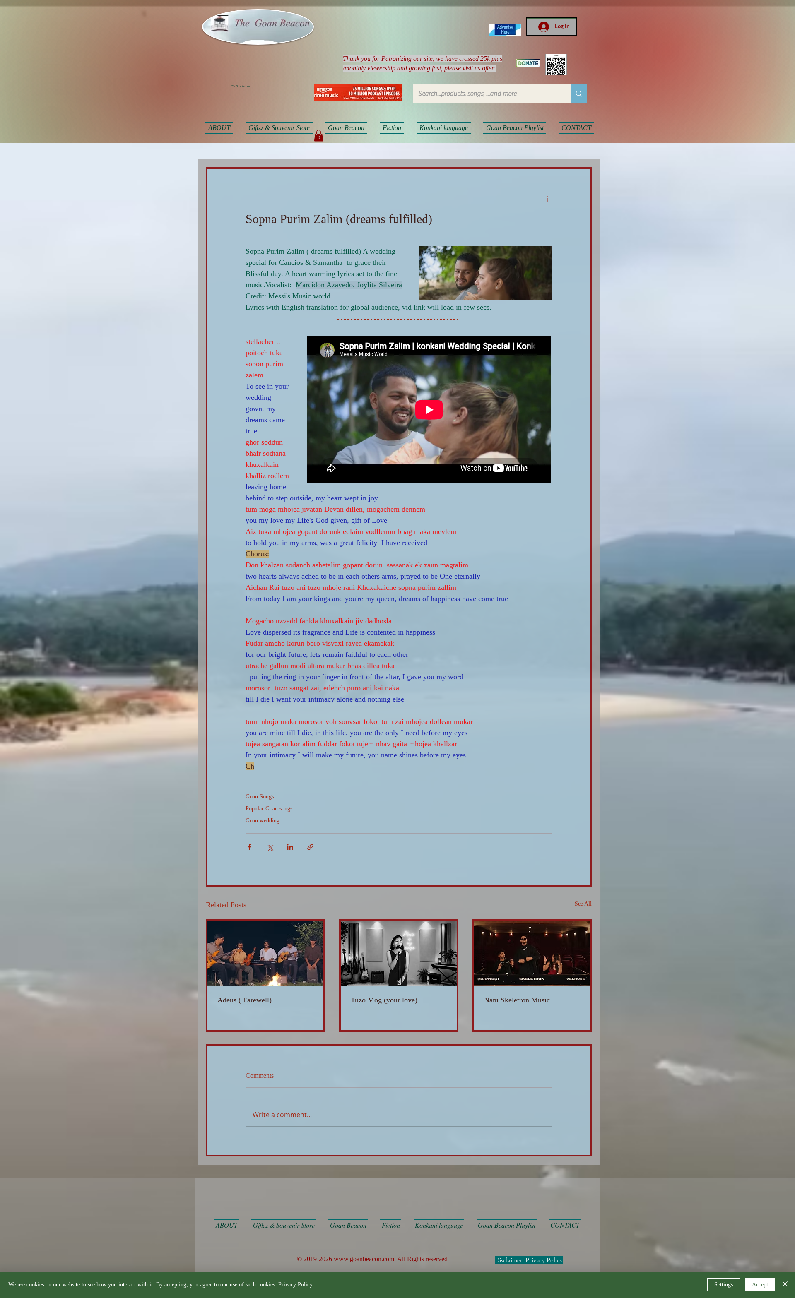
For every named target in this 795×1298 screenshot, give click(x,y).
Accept (760, 1284)
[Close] (785, 1284)
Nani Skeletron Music (517, 1000)
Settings (723, 1284)
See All (583, 904)
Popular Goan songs (269, 808)
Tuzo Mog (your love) (384, 1000)
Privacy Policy (544, 1260)
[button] (318, 135)
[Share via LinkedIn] (290, 847)
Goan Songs (260, 796)
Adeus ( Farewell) (244, 1000)
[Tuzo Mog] (399, 953)
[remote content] (429, 410)
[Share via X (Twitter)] (270, 847)
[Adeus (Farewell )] (265, 953)
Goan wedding (262, 820)
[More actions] (547, 199)
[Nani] (532, 953)
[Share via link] (310, 847)
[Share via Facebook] (249, 847)
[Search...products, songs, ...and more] (579, 93)
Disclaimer (508, 1260)
